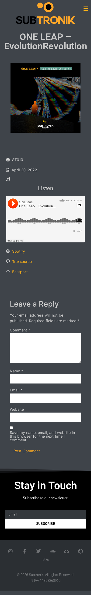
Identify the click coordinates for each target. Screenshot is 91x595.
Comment (20, 330)
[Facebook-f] (24, 551)
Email (16, 390)
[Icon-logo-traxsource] (80, 551)
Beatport (20, 271)
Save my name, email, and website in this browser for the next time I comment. (42, 436)
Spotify (18, 251)
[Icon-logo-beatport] (66, 551)
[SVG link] (45, 13)
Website (17, 409)
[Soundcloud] (52, 551)
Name (16, 371)
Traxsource (22, 261)
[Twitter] (38, 551)
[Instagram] (10, 551)
